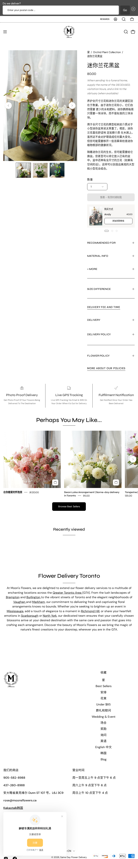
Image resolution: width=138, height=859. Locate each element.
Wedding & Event (103, 717)
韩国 (103, 753)
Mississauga (15, 611)
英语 (103, 741)
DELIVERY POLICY (99, 334)
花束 (103, 698)
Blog (104, 759)
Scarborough (29, 616)
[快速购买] (55, 482)
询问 (103, 735)
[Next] (72, 105)
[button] (132, 10)
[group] (69, 464)
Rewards (104, 19)
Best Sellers (104, 686)
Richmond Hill (90, 611)
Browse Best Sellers (69, 506)
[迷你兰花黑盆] (23, 170)
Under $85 (103, 704)
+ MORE (92, 269)
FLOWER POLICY (98, 355)
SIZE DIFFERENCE (99, 289)
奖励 (103, 729)
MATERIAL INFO (97, 255)
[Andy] (95, 216)
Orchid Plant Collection (107, 52)
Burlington (33, 597)
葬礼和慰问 (103, 710)
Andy (107, 214)
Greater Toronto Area (67, 593)
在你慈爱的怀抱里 (12, 492)
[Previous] (8, 105)
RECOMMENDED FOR (101, 242)
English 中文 (103, 747)
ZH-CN (67, 851)
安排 (103, 692)
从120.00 (34, 492)
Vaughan (19, 602)
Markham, (38, 602)
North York (50, 616)
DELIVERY (93, 319)
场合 (103, 723)
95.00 (86, 495)
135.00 (128, 495)
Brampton (13, 597)
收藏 (103, 672)
